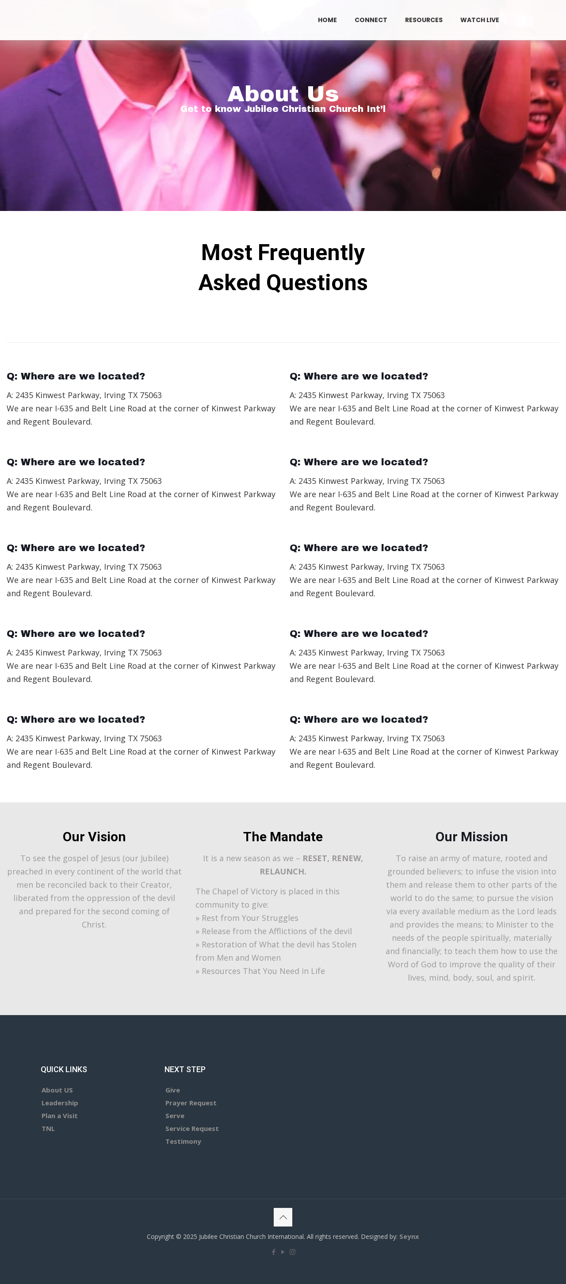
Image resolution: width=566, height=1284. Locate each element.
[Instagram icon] (292, 1251)
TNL (48, 1128)
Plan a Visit (60, 1115)
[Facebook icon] (274, 1251)
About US (57, 1089)
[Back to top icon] (283, 1217)
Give (172, 1089)
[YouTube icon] (283, 1251)
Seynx (409, 1236)
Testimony (183, 1141)
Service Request (192, 1128)
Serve (174, 1115)
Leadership (60, 1102)
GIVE (535, 19)
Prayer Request (191, 1102)
